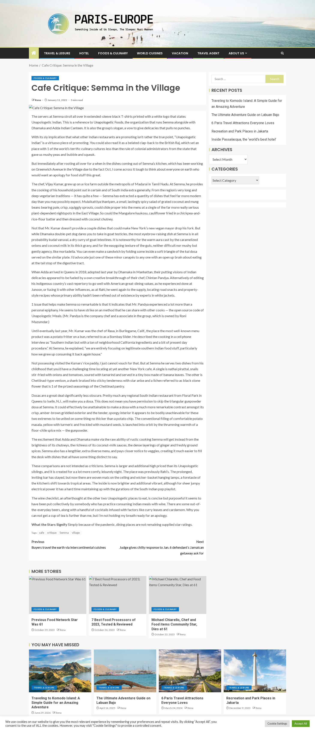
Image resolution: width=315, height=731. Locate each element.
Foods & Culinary (113, 53)
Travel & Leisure (57, 53)
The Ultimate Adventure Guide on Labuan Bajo (245, 115)
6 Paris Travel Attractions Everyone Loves (243, 123)
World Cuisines (150, 53)
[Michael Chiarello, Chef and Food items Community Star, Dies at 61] (177, 595)
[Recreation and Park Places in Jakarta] (255, 670)
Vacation (180, 53)
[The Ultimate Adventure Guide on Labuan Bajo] (125, 670)
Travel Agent (208, 53)
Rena (38, 100)
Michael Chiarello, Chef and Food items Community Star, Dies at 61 (174, 624)
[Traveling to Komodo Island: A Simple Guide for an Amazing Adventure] (60, 670)
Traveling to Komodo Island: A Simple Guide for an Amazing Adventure (56, 702)
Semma (168, 122)
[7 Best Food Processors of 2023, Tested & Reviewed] (117, 595)
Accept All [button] (300, 723)
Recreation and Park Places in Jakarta (240, 131)
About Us (236, 53)
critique (52, 532)
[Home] (34, 53)
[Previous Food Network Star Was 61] (57, 595)
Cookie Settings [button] (277, 723)
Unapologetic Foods (108, 122)
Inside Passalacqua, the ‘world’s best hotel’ (244, 139)
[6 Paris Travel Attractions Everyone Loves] (190, 670)
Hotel (84, 53)
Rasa (111, 331)
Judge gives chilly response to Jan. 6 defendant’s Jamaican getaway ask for (162, 547)
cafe (41, 532)
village (76, 532)
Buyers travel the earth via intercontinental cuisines (69, 544)
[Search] (282, 53)
